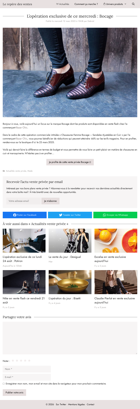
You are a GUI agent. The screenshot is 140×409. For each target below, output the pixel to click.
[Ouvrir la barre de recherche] (133, 4)
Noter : (6, 361)
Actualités (64, 4)
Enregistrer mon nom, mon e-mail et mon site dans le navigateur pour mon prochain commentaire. (56, 383)
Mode (30, 170)
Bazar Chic (21, 127)
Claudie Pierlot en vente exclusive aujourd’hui (114, 300)
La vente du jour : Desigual (65, 257)
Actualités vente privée (16, 170)
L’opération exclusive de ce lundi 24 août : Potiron (22, 259)
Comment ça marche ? (86, 4)
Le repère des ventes (17, 4)
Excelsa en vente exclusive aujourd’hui (110, 259)
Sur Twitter (61, 404)
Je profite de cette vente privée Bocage (69, 162)
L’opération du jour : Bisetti (65, 298)
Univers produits (114, 4)
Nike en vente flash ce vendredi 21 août (24, 300)
